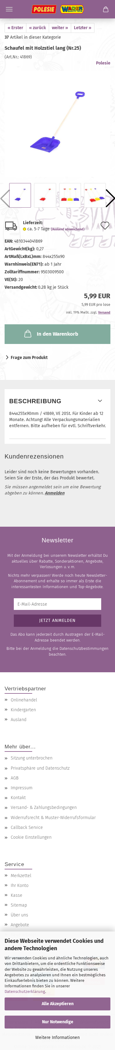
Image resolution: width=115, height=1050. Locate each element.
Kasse (16, 895)
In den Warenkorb (57, 334)
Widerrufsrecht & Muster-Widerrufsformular (53, 817)
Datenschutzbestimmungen (84, 648)
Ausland (18, 719)
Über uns (19, 915)
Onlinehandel (24, 700)
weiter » (60, 27)
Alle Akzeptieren (58, 1003)
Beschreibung (35, 401)
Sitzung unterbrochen (31, 758)
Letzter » (82, 27)
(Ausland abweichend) (68, 229)
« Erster (15, 27)
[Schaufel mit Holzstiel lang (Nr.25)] (57, 118)
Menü (9, 9)
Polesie (103, 63)
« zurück (37, 27)
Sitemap (19, 905)
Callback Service (27, 827)
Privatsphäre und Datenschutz (40, 768)
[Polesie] (57, 9)
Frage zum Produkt (29, 357)
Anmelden (54, 493)
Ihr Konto (20, 885)
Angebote (20, 924)
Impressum (22, 787)
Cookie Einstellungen (31, 837)
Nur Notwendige (57, 1022)
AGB (14, 778)
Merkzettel (21, 875)
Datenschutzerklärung (25, 991)
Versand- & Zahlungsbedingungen (44, 807)
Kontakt (18, 797)
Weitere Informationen (57, 1037)
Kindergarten (23, 709)
